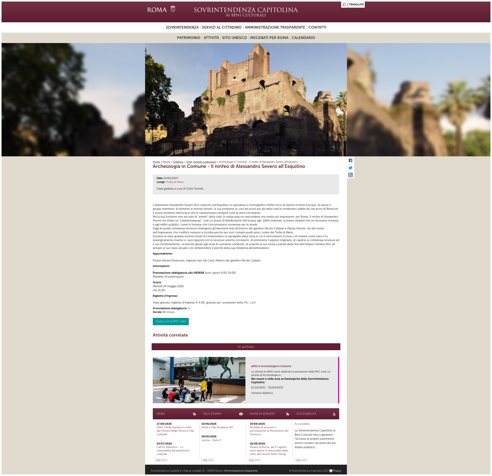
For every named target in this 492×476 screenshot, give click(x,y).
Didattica (178, 161)
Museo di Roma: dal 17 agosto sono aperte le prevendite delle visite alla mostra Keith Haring (269, 450)
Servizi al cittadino (222, 27)
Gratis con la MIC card (171, 321)
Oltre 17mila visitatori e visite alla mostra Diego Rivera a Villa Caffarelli (175, 431)
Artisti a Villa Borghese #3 (217, 427)
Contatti (317, 27)
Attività (211, 38)
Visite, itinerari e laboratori (201, 161)
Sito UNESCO (234, 38)
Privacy (337, 470)
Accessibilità (302, 423)
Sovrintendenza (182, 27)
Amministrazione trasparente (275, 27)
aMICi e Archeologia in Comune (271, 366)
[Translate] (334, 4)
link (336, 399)
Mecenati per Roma (269, 38)
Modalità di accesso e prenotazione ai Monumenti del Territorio (269, 431)
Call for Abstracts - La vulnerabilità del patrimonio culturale (173, 450)
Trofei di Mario (175, 182)
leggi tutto (161, 460)
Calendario (303, 38)
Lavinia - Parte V (211, 440)
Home (156, 161)
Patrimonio (188, 38)
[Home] (246, 12)
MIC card (250, 302)
